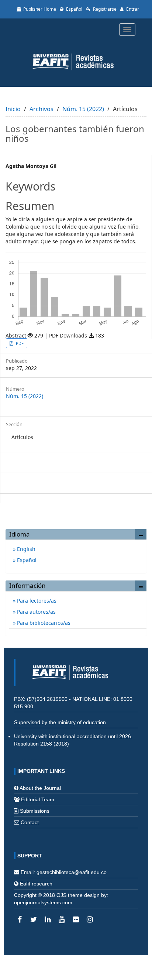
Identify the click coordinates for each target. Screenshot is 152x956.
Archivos (41, 109)
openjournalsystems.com (43, 902)
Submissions (34, 811)
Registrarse (104, 9)
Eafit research (36, 884)
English (25, 548)
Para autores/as (35, 611)
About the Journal (40, 788)
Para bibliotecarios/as (42, 622)
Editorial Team (37, 799)
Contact (30, 822)
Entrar (132, 9)
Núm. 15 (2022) (83, 109)
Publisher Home (39, 9)
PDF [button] (19, 343)
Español (73, 9)
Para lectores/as (35, 600)
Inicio (13, 109)
